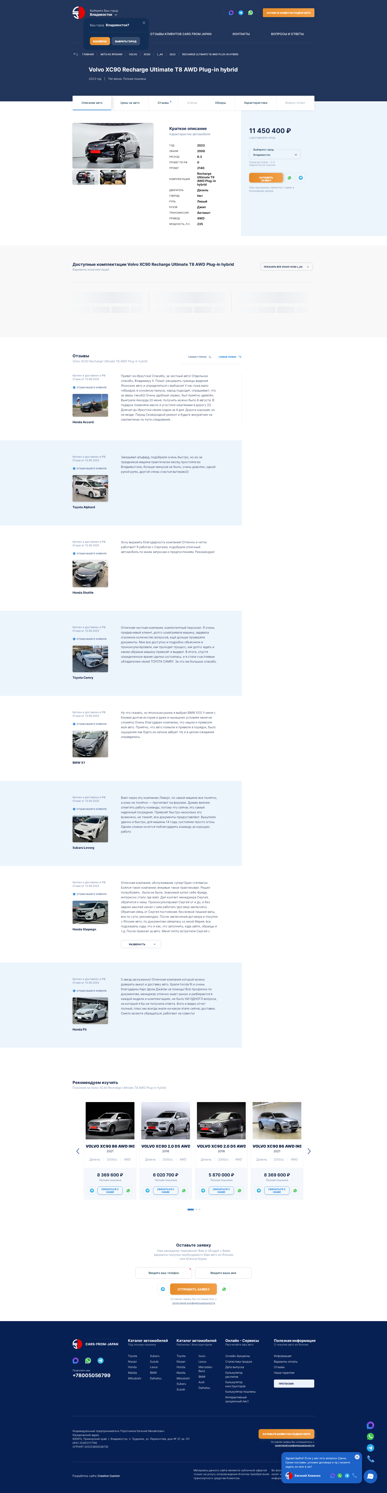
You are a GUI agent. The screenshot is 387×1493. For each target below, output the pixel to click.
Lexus (154, 1367)
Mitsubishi (134, 1378)
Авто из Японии (111, 54)
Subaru (154, 1356)
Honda (132, 1367)
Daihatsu (155, 1378)
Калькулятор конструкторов (235, 1384)
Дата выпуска (234, 1367)
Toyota (132, 1356)
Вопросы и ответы (287, 34)
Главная (88, 54)
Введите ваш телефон (164, 1273)
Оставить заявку (266, 179)
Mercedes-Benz (205, 1369)
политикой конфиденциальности (193, 1303)
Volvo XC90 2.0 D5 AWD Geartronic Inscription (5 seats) (165, 1148)
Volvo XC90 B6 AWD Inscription (110, 1148)
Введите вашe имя (223, 1273)
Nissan (132, 1361)
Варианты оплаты (286, 1361)
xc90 (147, 54)
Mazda (132, 1372)
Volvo (133, 54)
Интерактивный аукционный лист (237, 1399)
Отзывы (279, 1367)
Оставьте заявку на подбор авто (289, 12)
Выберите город (263, 149)
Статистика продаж (238, 1361)
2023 (173, 54)
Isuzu (202, 1356)
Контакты (241, 34)
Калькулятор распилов (233, 1374)
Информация (282, 1356)
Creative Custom (109, 1475)
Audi (201, 1382)
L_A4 (160, 54)
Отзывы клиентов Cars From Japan (180, 34)
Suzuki (154, 1361)
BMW (153, 1372)
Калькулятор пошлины (240, 1391)
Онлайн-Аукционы (237, 1356)
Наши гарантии (284, 1372)
